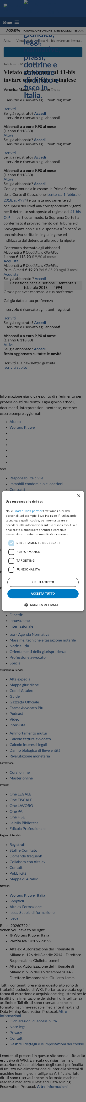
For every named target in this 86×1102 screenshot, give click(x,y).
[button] (43, 605)
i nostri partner (28, 511)
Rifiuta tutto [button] (43, 582)
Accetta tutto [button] (43, 594)
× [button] (78, 496)
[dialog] (43, 551)
